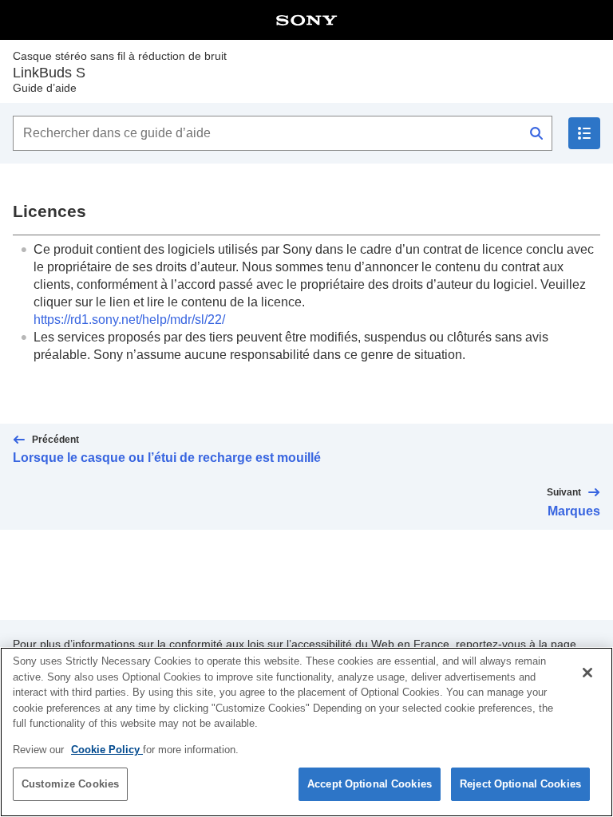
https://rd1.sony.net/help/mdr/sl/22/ (129, 319)
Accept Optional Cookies (369, 784)
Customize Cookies (70, 784)
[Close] (587, 672)
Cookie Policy (107, 750)
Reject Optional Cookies (520, 784)
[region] (306, 732)
